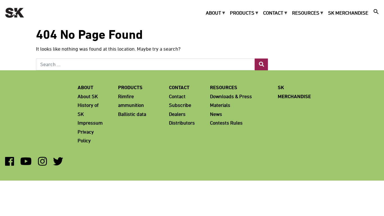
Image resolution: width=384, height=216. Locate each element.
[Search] (261, 64)
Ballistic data (132, 114)
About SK (88, 96)
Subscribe (180, 105)
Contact (273, 12)
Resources (305, 12)
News (216, 114)
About (213, 12)
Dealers (177, 114)
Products (242, 12)
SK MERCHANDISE (348, 12)
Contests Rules (226, 122)
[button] (376, 12)
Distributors (182, 122)
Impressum (90, 122)
